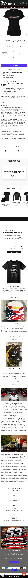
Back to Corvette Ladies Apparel (15, 219)
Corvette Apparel (14, 252)
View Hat (14, 339)
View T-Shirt (14, 297)
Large (16, 54)
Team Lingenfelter (8, 3)
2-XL (14, 57)
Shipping (9, 46)
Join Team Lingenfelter (13, 558)
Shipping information (14, 143)
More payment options (14, 69)
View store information (8, 77)
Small (4, 54)
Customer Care (14, 565)
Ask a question (14, 146)
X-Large (23, 54)
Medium (11, 54)
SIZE (14, 51)
